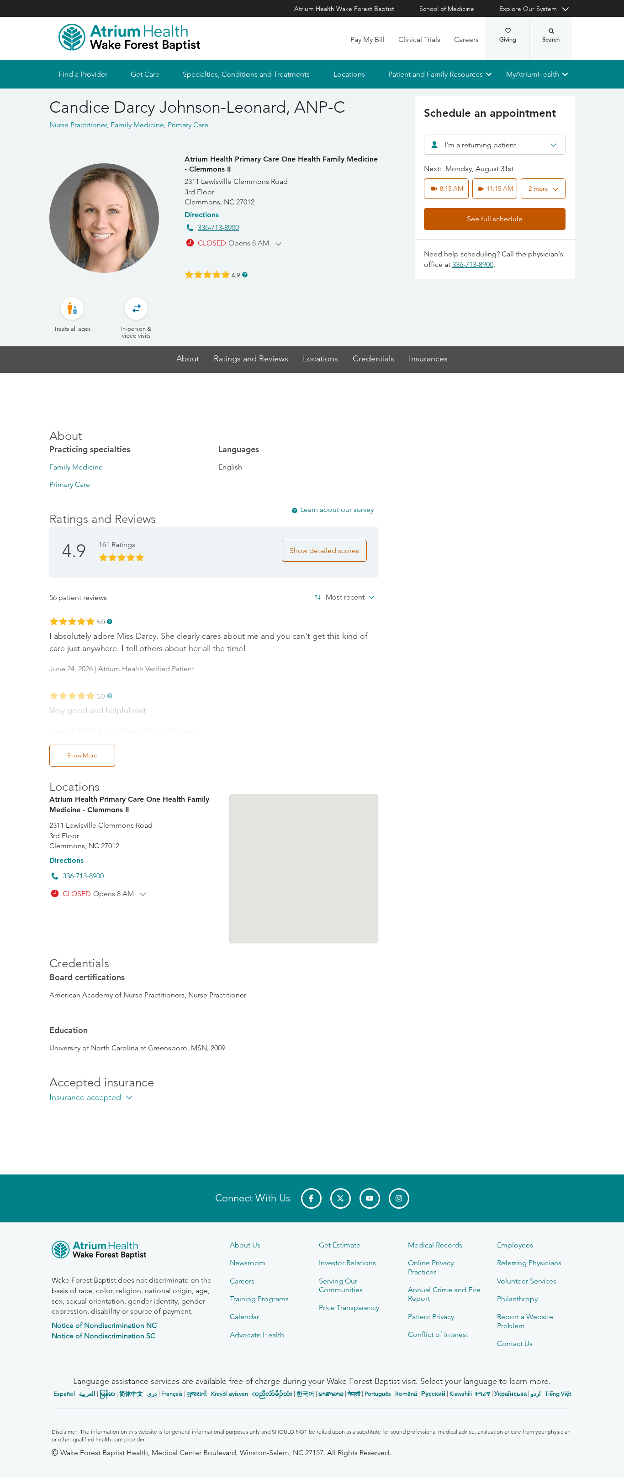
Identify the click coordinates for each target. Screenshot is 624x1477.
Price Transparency (349, 1307)
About (187, 359)
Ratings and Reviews (251, 359)
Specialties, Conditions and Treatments (246, 74)
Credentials (373, 359)
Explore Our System (528, 9)
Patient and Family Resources (435, 74)
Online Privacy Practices (431, 1267)
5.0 (100, 621)
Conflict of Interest (438, 1334)
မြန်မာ (107, 1393)
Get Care (145, 74)
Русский (433, 1393)
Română (406, 1393)
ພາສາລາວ (331, 1393)
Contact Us (515, 1343)
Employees (515, 1245)
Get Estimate (339, 1245)
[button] (543, 188)
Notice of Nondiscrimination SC (103, 1335)
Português (378, 1393)
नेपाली (354, 1393)
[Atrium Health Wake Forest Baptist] (129, 37)
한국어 (305, 1393)
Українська (510, 1393)
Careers (466, 39)
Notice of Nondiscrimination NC (104, 1325)
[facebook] (311, 1198)
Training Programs (259, 1298)
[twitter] (340, 1198)
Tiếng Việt (558, 1393)
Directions (202, 214)
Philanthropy (517, 1298)
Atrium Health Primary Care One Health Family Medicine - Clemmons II (281, 164)
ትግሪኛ (482, 1393)
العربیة (87, 1393)
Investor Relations (347, 1262)
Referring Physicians (529, 1262)
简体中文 (131, 1393)
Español (64, 1393)
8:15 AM (451, 188)
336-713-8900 (218, 227)
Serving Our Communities (341, 1285)
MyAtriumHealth (532, 74)
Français (172, 1393)
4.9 (236, 274)
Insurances (428, 359)
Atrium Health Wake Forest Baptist (344, 9)
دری (152, 1393)
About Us (245, 1245)
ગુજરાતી (197, 1393)
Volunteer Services (526, 1281)
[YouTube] (370, 1198)
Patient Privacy (431, 1316)
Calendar (244, 1316)
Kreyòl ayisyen (229, 1393)
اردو (536, 1393)
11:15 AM (500, 188)
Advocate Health (257, 1335)
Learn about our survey (337, 509)
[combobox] (495, 145)
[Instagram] (399, 1198)
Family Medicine (76, 467)
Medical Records (435, 1245)
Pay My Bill (367, 39)
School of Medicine (446, 9)
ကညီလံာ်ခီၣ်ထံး (272, 1393)
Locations (349, 74)
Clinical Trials (419, 39)
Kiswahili (460, 1393)
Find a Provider (82, 74)
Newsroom (247, 1262)
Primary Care (69, 484)
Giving (507, 39)
